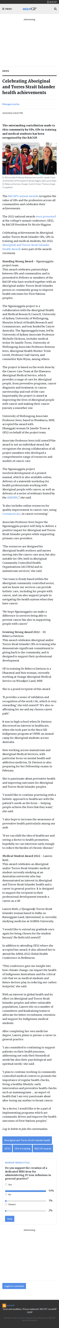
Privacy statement (31, 1309)
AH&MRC (13, 497)
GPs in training (22, 1148)
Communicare (11, 513)
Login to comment (14, 1285)
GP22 (7, 1148)
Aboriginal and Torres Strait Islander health (27, 1140)
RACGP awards (42, 1148)
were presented (46, 216)
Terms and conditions (12, 1309)
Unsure (12, 1204)
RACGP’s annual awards (23, 196)
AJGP (30, 1312)
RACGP (43, 1309)
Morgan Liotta (10, 104)
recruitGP (52, 1309)
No (9, 1194)
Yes (10, 1184)
